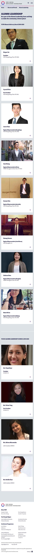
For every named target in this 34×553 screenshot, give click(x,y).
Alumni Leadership (23, 7)
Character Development (6, 529)
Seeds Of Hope (21, 526)
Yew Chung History (22, 512)
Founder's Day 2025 (22, 513)
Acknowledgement (5, 532)
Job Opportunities (22, 535)
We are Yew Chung (5, 513)
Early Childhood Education (6, 519)
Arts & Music (3, 526)
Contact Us (20, 537)
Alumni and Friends (12, 7)
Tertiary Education (22, 520)
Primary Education (5, 520)
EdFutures (3, 528)
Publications (20, 534)
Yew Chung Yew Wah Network (7, 534)
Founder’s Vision (4, 512)
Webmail (29, 551)
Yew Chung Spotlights (5, 538)
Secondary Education (22, 519)
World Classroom (21, 528)
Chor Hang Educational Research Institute (8, 536)
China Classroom (21, 529)
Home (2, 7)
